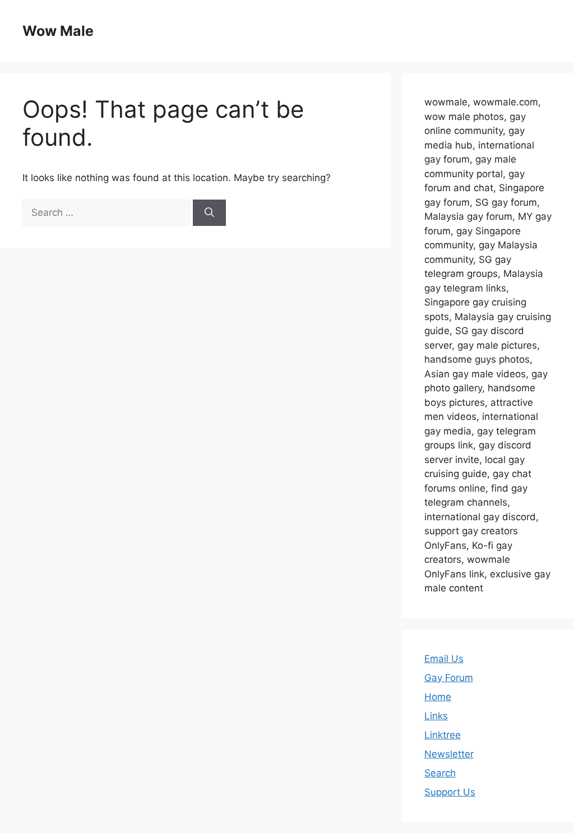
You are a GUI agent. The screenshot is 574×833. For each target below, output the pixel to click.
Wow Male (58, 30)
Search (440, 773)
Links (436, 715)
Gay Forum (448, 677)
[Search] (209, 213)
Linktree (442, 735)
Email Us (444, 658)
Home (437, 696)
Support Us (449, 792)
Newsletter (449, 754)
